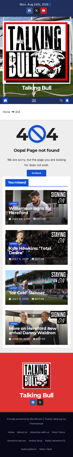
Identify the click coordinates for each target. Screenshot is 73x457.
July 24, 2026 (21, 219)
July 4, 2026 (20, 259)
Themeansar (36, 423)
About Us (22, 432)
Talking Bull (36, 88)
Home (6, 112)
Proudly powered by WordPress (25, 419)
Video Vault (45, 449)
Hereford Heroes (16, 440)
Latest (13, 204)
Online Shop (35, 440)
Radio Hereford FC (55, 440)
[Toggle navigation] (34, 100)
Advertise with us (39, 432)
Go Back (36, 173)
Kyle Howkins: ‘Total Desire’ (30, 250)
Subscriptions (28, 449)
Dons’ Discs (58, 432)
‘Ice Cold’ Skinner (26, 292)
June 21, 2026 (21, 339)
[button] (61, 100)
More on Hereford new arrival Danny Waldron (32, 330)
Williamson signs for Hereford (30, 210)
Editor (41, 219)
